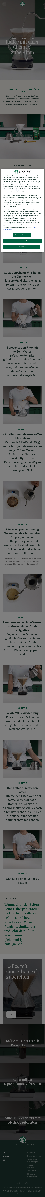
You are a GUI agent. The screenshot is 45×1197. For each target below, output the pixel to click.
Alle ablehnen (22, 246)
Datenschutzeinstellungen (22, 235)
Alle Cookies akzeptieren (22, 240)
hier (17, 190)
